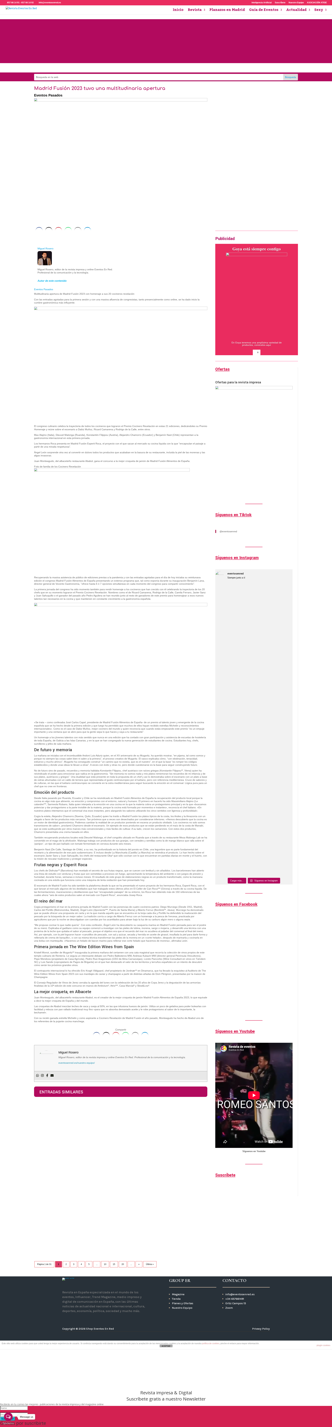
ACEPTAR (166, 1346)
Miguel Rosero (45, 248)
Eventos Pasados (48, 95)
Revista (195, 11)
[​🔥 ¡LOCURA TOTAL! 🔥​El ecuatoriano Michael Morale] (263, 815)
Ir (216, 214)
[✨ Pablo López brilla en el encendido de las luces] (224, 625)
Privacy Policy (261, 1328)
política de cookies (210, 1343)
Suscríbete (280, 3)
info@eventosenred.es (240, 1294)
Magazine (178, 1294)
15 (114, 1264)
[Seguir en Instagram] (148, 68)
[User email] (52, 1075)
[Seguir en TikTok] (183, 68)
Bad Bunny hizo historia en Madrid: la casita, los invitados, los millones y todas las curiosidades (118, 1190)
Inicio (178, 11)
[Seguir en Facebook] (160, 68)
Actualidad (296, 11)
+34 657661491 (234, 1298)
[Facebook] (47, 1075)
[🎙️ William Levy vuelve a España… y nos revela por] (283, 667)
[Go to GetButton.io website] (8, 1423)
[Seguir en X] (84, 1318)
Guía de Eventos (263, 11)
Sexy (318, 11)
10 (105, 1264)
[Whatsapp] (37, 1075)
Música (63, 1195)
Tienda (176, 1298)
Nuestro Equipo (296, 3)
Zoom (229, 1307)
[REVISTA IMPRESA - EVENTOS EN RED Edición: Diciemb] (283, 804)
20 (123, 1264)
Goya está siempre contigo (256, 249)
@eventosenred (228, 531)
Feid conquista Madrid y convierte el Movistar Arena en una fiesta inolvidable (101, 1152)
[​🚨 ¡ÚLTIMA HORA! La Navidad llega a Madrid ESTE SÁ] (263, 655)
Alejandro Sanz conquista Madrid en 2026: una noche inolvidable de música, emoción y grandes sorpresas (117, 1231)
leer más (42, 1125)
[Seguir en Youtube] (172, 68)
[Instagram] (42, 1075)
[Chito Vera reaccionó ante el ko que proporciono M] (224, 774)
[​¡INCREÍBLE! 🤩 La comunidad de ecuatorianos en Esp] (244, 813)
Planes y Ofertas (182, 1303)
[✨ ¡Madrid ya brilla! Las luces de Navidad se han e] (244, 669)
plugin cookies (323, 1345)
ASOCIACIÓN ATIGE (317, 3)
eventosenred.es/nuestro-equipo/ (76, 1062)
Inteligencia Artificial (262, 3)
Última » (150, 1264)
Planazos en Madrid (227, 11)
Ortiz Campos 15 (236, 1303)
